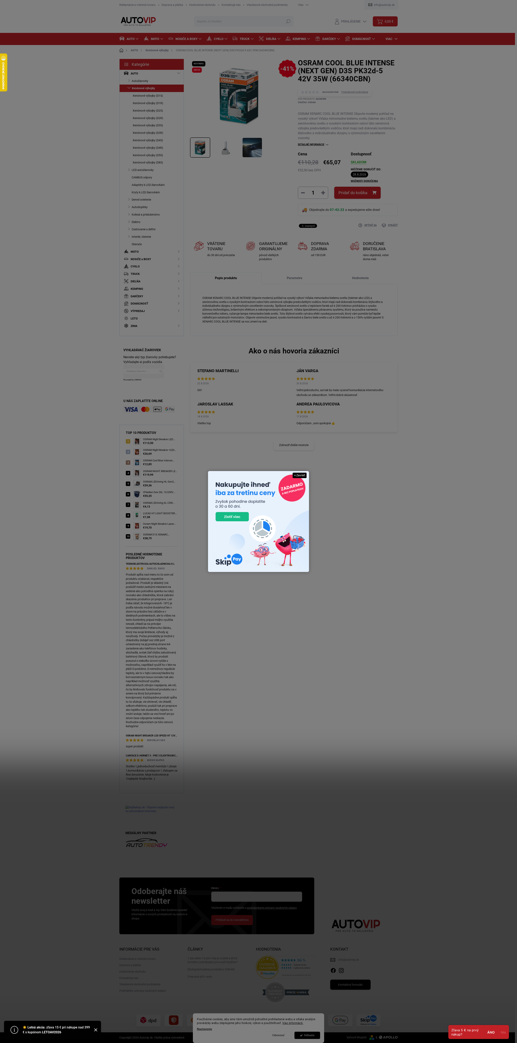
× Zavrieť (299, 475)
